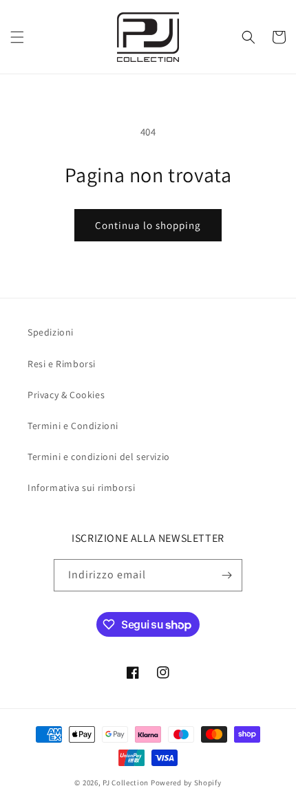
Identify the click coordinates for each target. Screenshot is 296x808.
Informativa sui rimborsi (81, 487)
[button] (17, 37)
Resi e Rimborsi (62, 364)
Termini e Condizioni (73, 425)
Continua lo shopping (148, 225)
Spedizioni (51, 332)
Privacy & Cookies (66, 395)
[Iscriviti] (226, 575)
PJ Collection (126, 782)
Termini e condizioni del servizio (99, 456)
